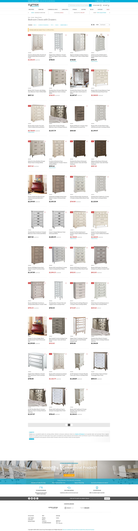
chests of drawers (79, 434)
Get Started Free (69, 475)
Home (29, 17)
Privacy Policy (75, 529)
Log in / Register (31, 517)
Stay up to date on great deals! (79, 498)
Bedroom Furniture (38, 17)
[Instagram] (37, 498)
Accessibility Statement (46, 522)
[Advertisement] (69, 449)
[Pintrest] (34, 498)
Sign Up (107, 498)
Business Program (31, 521)
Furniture (32, 17)
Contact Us (44, 521)
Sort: (97, 24)
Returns (43, 519)
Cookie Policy (82, 529)
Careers (57, 517)
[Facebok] (29, 498)
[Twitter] (32, 498)
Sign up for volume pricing (47, 1)
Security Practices (90, 529)
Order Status (30, 519)
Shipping (43, 517)
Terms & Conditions (67, 529)
